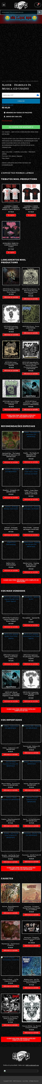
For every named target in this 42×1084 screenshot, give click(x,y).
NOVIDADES (9, 81)
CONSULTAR (21, 101)
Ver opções (11, 215)
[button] (3, 4)
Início (3, 81)
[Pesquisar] (39, 12)
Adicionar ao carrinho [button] (11, 297)
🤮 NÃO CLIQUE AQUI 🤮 (21, 18)
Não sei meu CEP (7, 105)
